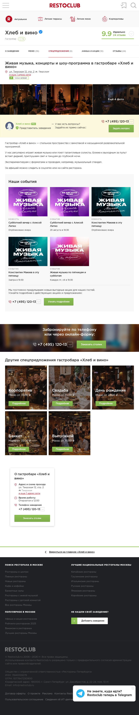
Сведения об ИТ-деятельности (63, 700)
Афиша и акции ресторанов (21, 619)
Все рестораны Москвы (18, 605)
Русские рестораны (82, 586)
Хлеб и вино (21, 33)
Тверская (26, 491)
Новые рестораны (15, 581)
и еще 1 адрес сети (20, 75)
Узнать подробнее (59, 302)
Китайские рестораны (83, 572)
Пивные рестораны (16, 577)
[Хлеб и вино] (9, 126)
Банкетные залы (14, 591)
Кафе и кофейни (14, 586)
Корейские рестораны (84, 596)
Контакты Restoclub (66, 694)
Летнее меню (84, 19)
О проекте (34, 694)
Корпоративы (116, 19)
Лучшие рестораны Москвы (21, 633)
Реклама (47, 694)
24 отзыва (119, 35)
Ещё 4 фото (116, 99)
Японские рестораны (83, 591)
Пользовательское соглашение (24, 700)
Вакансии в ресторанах (18, 628)
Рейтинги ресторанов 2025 (20, 624)
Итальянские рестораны (85, 581)
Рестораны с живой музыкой (21, 596)
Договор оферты (15, 694)
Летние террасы (53, 19)
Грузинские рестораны (84, 577)
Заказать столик (91, 344)
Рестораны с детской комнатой (23, 600)
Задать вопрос (121, 129)
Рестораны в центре (16, 572)
